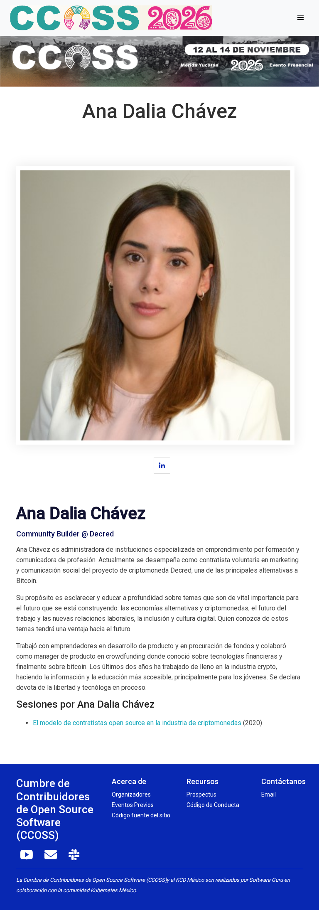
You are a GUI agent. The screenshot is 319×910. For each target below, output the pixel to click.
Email (268, 794)
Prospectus (201, 794)
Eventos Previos (133, 805)
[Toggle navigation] (300, 18)
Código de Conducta (212, 805)
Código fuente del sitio (141, 815)
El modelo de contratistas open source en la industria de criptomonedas (137, 723)
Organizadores (131, 794)
